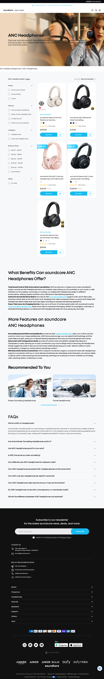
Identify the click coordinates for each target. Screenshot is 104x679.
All (1, 69)
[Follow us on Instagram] (25, 645)
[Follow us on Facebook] (30, 645)
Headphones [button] (16, 597)
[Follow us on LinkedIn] (42, 645)
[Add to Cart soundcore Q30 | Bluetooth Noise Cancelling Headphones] (90, 135)
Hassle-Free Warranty (21, 573)
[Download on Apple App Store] (75, 645)
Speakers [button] (15, 607)
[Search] (92, 10)
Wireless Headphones (12, 69)
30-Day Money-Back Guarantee (24, 570)
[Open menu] (100, 10)
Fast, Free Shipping (20, 566)
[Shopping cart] (96, 10)
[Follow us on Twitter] (36, 645)
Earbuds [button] (14, 602)
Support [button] (14, 611)
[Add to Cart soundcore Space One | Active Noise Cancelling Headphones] (60, 252)
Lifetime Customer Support (23, 577)
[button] (16, 90)
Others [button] (14, 616)
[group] (51, 129)
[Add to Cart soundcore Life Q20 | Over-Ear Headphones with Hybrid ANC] (60, 193)
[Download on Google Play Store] (61, 645)
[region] (52, 432)
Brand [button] (13, 587)
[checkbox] (9, 90)
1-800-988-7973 (22, 548)
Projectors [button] (15, 592)
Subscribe (80, 531)
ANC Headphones (30, 69)
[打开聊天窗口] (99, 668)
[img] (31, 631)
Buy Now (49, 135)
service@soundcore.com (22, 553)
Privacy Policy (65, 537)
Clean (27, 79)
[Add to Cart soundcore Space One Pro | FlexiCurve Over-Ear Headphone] (60, 135)
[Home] (13, 10)
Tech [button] (13, 621)
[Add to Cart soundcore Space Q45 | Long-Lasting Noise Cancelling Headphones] (90, 193)
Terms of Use (51, 537)
